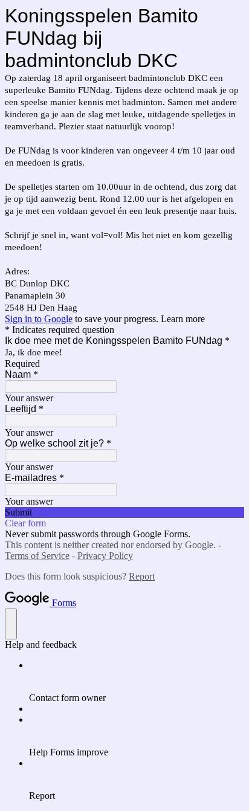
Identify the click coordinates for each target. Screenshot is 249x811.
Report (142, 576)
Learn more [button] (183, 319)
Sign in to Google (39, 319)
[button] (124, 512)
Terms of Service (37, 556)
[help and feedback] (11, 624)
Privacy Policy (105, 556)
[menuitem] (136, 681)
